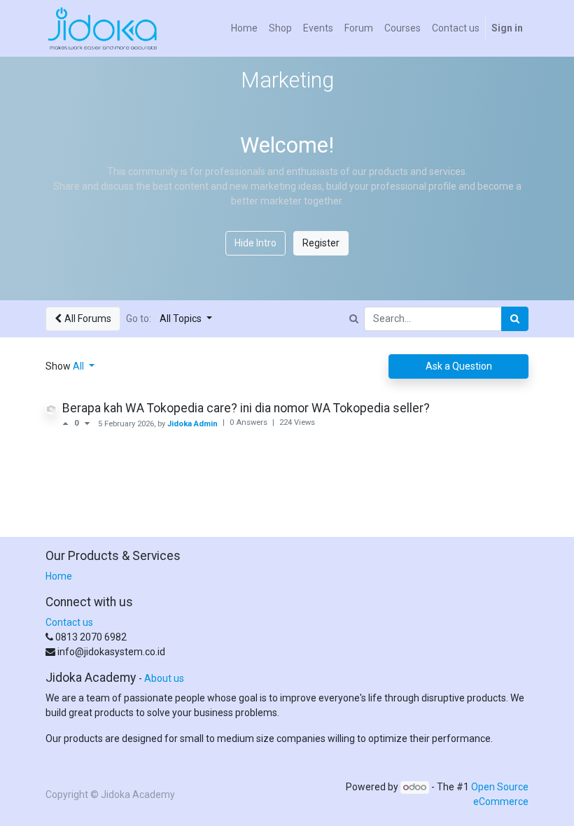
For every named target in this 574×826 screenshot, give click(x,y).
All (79, 366)
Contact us (69, 622)
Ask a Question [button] (459, 366)
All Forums (87, 318)
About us (164, 678)
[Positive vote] (68, 423)
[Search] (514, 319)
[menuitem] (244, 28)
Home (59, 576)
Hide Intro (255, 242)
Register (321, 242)
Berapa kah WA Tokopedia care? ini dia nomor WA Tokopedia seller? (246, 408)
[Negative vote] (87, 423)
